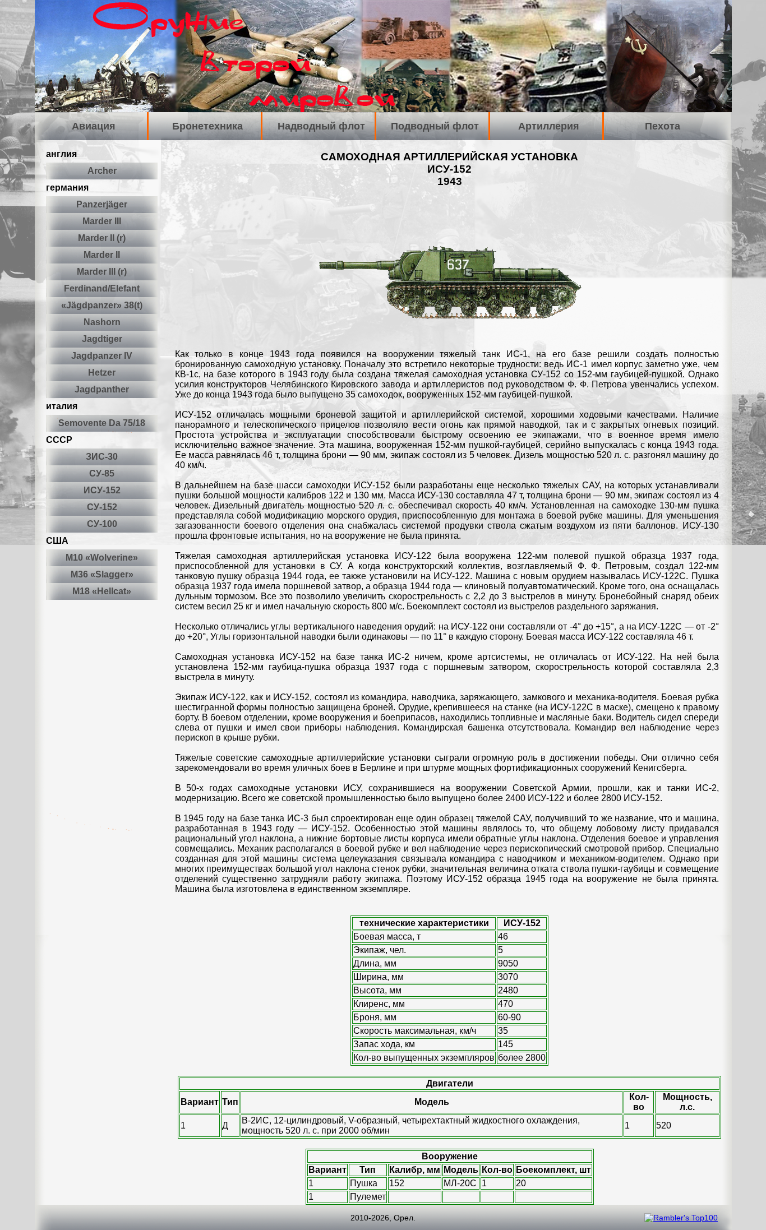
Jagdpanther (102, 389)
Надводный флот (321, 126)
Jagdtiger (102, 339)
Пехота (662, 126)
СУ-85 (101, 473)
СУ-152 (102, 507)
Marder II (102, 255)
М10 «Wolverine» (102, 557)
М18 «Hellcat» (101, 591)
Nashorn (102, 322)
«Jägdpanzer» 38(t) (101, 305)
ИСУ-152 (102, 490)
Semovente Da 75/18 (101, 423)
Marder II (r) (102, 238)
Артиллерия (548, 126)
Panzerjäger (101, 204)
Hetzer (102, 372)
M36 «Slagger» (102, 574)
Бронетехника (207, 126)
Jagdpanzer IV (101, 355)
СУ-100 (102, 524)
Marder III (101, 221)
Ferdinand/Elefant (102, 288)
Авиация (94, 126)
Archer (102, 170)
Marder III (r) (102, 271)
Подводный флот (435, 126)
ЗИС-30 (102, 456)
